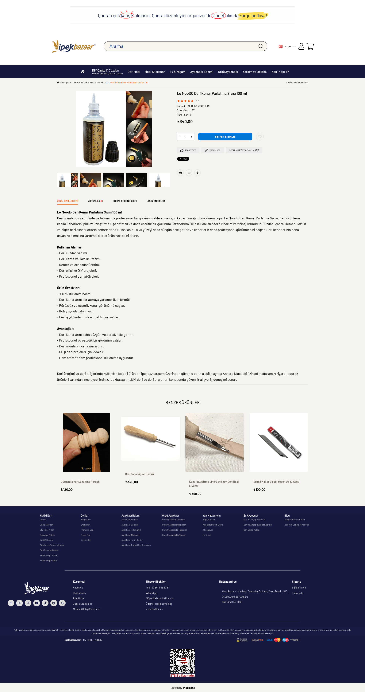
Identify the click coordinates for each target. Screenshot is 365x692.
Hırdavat (207, 535)
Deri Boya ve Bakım (49, 550)
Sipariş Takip (299, 587)
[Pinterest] (53, 603)
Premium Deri (87, 529)
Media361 (189, 687)
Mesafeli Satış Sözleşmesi (87, 609)
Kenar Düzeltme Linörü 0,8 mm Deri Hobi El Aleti (214, 483)
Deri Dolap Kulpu (251, 529)
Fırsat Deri (85, 535)
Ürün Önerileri (156, 200)
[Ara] (261, 46)
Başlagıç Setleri (47, 535)
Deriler (43, 519)
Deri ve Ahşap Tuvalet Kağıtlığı (258, 524)
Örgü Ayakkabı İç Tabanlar (174, 529)
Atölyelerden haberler (294, 519)
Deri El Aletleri (46, 524)
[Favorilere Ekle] (260, 136)
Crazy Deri (85, 524)
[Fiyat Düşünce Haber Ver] (197, 172)
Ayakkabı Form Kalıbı (131, 539)
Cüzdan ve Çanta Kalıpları (52, 545)
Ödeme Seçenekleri (125, 200)
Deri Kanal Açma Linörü (139, 474)
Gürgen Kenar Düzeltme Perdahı (80, 481)
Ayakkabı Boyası (129, 519)
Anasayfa (78, 587)
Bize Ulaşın (79, 598)
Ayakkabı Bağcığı (129, 524)
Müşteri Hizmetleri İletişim (160, 598)
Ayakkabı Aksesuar (130, 535)
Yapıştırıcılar (209, 519)
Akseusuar (208, 529)
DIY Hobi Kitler (47, 529)
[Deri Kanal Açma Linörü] (150, 438)
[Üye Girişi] (301, 46)
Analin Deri (86, 519)
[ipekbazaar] (73, 46)
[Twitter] (19, 603)
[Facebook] (11, 603)
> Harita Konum (154, 609)
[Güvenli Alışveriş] (268, 640)
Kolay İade (297, 593)
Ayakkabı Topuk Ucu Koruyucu (136, 545)
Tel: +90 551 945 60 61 (157, 587)
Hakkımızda (79, 593)
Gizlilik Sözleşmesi (83, 603)
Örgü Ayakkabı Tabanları (173, 519)
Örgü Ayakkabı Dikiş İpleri (174, 524)
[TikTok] (45, 603)
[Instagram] (28, 603)
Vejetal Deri (86, 539)
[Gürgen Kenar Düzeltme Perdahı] (86, 442)
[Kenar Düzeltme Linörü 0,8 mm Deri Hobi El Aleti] (214, 442)
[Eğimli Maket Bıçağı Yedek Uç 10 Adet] (279, 442)
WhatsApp (151, 593)
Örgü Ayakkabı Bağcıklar (173, 535)
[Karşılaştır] (189, 172)
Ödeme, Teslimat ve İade (159, 603)
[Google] (62, 603)
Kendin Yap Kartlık (48, 560)
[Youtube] (36, 603)
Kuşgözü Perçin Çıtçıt (213, 524)
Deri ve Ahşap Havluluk (254, 519)
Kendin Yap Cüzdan (49, 555)
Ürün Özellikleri (67, 200)
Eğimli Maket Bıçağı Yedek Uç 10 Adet (276, 481)
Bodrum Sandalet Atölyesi (296, 524)
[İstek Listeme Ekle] (180, 172)
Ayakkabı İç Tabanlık (131, 529)
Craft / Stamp (46, 539)
